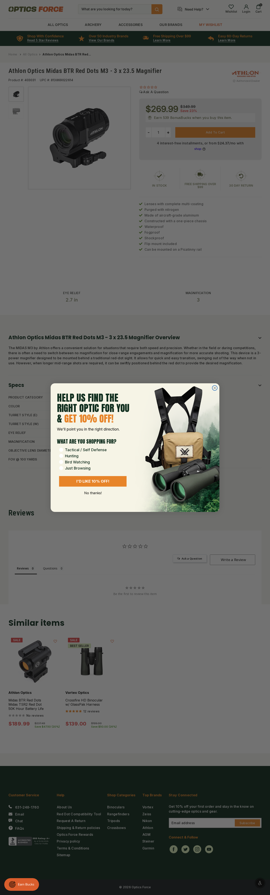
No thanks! (93, 493)
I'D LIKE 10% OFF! (92, 481)
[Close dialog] (214, 387)
